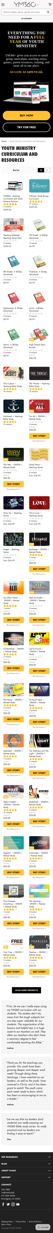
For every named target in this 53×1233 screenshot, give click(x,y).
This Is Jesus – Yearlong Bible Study (12, 385)
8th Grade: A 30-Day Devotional (12, 273)
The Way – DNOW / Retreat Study (12, 466)
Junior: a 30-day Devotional (36, 309)
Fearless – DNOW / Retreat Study (38, 953)
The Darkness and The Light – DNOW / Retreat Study (39, 753)
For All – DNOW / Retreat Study (37, 418)
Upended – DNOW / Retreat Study (13, 752)
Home (4, 141)
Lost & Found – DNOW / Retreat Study (37, 651)
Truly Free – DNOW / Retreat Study (13, 953)
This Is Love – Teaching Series (36, 514)
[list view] (47, 170)
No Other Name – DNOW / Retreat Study (11, 600)
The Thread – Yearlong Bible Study (39, 385)
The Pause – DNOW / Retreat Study (13, 701)
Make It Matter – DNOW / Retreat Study (11, 804)
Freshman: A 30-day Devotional (38, 273)
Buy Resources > (39, 441)
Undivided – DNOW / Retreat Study (38, 854)
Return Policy (6, 1224)
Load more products (26, 990)
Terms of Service (35, 1221)
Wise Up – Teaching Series (12, 514)
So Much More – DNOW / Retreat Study (37, 702)
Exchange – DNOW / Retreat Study (39, 551)
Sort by (16, 170)
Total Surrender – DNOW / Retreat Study (37, 600)
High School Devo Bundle (37, 346)
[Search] (48, 12)
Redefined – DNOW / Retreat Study (39, 803)
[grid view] (41, 170)
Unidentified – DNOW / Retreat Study (13, 650)
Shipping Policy (7, 1221)
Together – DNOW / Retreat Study (12, 854)
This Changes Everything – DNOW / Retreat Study (12, 904)
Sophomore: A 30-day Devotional (13, 309)
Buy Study (39, 435)
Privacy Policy (21, 1221)
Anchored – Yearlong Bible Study (12, 418)
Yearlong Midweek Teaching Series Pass (12, 236)
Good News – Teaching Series (36, 466)
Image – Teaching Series (11, 551)
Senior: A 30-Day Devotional (10, 346)
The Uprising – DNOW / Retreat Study (37, 904)
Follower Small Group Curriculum (39, 197)
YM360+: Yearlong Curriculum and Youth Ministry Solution (13, 199)
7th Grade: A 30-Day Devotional (38, 236)
